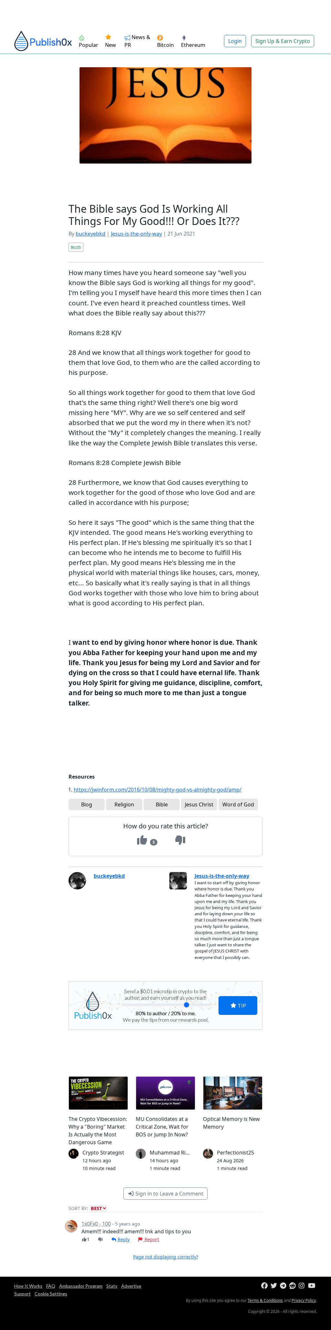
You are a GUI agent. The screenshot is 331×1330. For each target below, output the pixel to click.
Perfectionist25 (235, 1152)
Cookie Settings (51, 1293)
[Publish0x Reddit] (293, 1286)
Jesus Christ (199, 804)
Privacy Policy (304, 1300)
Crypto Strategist (103, 1152)
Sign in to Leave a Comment (168, 1193)
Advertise (131, 1286)
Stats (111, 1286)
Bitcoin (165, 44)
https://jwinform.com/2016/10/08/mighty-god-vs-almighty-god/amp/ (157, 789)
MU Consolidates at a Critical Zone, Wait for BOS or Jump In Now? (162, 1126)
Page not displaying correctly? (165, 1257)
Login (235, 41)
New (110, 44)
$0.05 (76, 247)
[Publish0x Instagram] (302, 1286)
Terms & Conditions (265, 1300)
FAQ (50, 1286)
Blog (86, 804)
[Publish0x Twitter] (274, 1286)
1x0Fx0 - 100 (96, 1223)
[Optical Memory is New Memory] (232, 1093)
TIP (241, 1005)
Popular (88, 44)
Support (22, 1293)
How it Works (28, 1286)
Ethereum (193, 44)
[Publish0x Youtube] (312, 1286)
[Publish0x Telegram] (284, 1286)
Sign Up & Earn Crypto (282, 41)
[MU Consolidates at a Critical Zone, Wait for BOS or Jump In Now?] (165, 1093)
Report (151, 1239)
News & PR (137, 41)
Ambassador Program (80, 1286)
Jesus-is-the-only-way (136, 233)
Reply (123, 1239)
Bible (162, 804)
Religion (124, 804)
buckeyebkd (90, 233)
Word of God (238, 804)
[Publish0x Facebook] (265, 1286)
